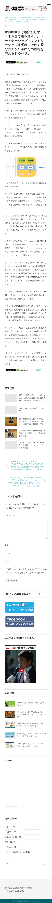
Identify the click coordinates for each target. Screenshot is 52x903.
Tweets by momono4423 (14, 807)
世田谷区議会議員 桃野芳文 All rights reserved (26, 901)
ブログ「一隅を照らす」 (14, 852)
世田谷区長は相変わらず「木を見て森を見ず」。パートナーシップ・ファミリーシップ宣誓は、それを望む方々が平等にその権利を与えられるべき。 (25, 19)
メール (7, 553)
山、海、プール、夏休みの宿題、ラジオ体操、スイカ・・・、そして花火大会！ (32, 445)
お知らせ (8, 827)
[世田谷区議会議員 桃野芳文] (26, 7)
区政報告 (8, 832)
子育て (7, 842)
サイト (7, 561)
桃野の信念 (9, 847)
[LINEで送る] (22, 62)
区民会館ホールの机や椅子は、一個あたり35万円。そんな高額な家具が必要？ (32, 433)
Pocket (38, 62)
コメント (10, 515)
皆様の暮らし (10, 837)
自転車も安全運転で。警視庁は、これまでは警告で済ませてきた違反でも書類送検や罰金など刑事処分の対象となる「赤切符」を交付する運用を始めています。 (27, 465)
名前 (7, 545)
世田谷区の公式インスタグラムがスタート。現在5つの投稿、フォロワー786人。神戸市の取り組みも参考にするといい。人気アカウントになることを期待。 (24, 481)
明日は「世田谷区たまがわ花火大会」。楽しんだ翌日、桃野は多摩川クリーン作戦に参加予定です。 (32, 398)
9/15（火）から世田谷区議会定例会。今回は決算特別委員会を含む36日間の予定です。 (31, 714)
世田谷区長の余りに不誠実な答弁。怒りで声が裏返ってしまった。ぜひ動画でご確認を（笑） (31, 421)
